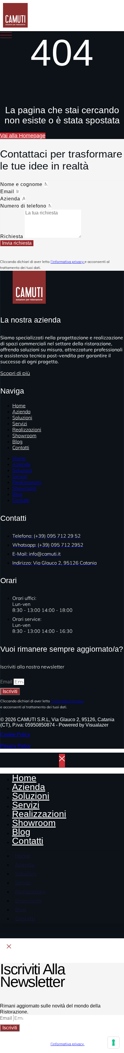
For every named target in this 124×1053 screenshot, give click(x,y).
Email (8, 191)
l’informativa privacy (68, 261)
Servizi (19, 476)
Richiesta (12, 236)
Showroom (24, 435)
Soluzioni (22, 470)
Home (19, 458)
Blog (17, 494)
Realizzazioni (26, 482)
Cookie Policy (15, 734)
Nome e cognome (22, 184)
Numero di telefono (24, 205)
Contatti (20, 447)
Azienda (11, 198)
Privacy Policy (15, 745)
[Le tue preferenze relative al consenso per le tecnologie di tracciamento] (113, 1042)
